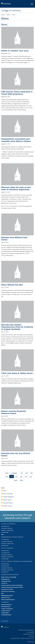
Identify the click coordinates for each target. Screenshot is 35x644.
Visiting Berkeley (6, 615)
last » (22, 480)
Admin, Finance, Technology (8, 577)
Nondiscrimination (28, 634)
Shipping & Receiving (7, 595)
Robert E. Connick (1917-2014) (15, 50)
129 (32, 473)
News (8, 14)
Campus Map (5, 612)
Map (2, 534)
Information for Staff (7, 589)
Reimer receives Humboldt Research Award (13, 412)
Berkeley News (5, 606)
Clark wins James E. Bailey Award (17, 373)
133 (21, 477)
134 (26, 477)
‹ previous (14, 473)
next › (16, 480)
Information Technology (7, 591)
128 (27, 473)
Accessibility (30, 632)
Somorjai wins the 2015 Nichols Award (15, 454)
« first (7, 473)
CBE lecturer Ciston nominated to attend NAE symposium (17, 92)
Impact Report (7, 500)
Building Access (5, 579)
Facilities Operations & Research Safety (12, 587)
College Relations (6, 581)
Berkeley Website (6, 604)
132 (17, 477)
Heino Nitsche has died (12, 284)
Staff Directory (5, 597)
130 (7, 477)
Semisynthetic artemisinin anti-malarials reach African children (16, 140)
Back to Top (31, 641)
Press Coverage (7, 493)
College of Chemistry (11, 10)
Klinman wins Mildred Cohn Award (14, 238)
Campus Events (6, 610)
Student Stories (7, 506)
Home (3, 14)
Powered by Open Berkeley (26, 630)
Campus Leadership (7, 608)
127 (22, 473)
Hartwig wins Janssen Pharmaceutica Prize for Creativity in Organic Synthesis (17, 326)
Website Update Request (8, 599)
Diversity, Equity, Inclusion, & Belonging (12, 585)
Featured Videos (8, 503)
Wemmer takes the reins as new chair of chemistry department (16, 188)
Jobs (2, 593)
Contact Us (4, 583)
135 (31, 477)
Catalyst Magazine (8, 497)
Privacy (31, 636)
